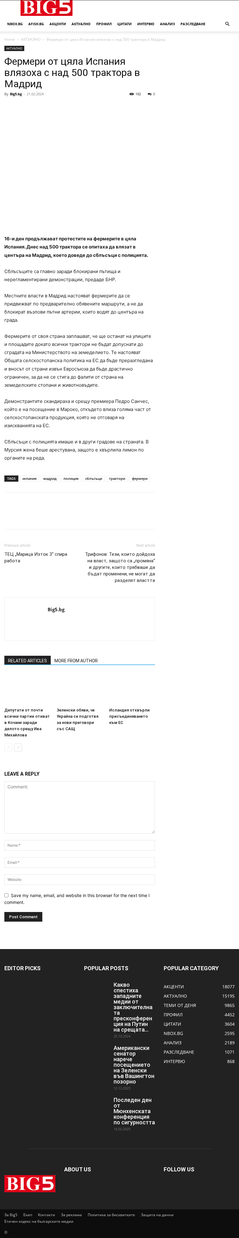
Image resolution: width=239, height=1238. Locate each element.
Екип (27, 1214)
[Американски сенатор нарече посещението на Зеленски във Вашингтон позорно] (96, 1054)
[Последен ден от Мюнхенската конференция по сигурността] (96, 1106)
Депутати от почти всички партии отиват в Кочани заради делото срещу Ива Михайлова (27, 722)
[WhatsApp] (53, 108)
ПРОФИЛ (104, 23)
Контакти (46, 1214)
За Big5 (10, 1214)
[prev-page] (8, 747)
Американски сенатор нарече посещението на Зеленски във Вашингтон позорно (134, 1065)
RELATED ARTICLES (27, 660)
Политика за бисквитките (111, 1214)
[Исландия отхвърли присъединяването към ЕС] (132, 689)
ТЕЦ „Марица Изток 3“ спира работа (35, 557)
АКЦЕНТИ (57, 23)
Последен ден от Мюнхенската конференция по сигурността (134, 1111)
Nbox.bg (15, 23)
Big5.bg (16, 94)
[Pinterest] (39, 108)
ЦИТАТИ (124, 23)
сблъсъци (93, 478)
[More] (68, 108)
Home (9, 39)
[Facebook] (10, 108)
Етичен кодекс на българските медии (38, 1221)
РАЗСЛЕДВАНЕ (192, 23)
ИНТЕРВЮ (145, 23)
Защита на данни (157, 1214)
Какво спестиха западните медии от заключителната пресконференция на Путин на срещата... (133, 1007)
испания (29, 478)
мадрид (50, 478)
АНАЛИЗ (167, 23)
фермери (140, 478)
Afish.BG (36, 23)
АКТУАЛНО (81, 23)
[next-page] (18, 747)
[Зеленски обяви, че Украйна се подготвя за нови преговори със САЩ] (79, 689)
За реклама (71, 1214)
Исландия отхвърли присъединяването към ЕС (129, 716)
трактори (117, 478)
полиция (70, 478)
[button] (227, 24)
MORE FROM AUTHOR (76, 660)
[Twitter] (25, 108)
